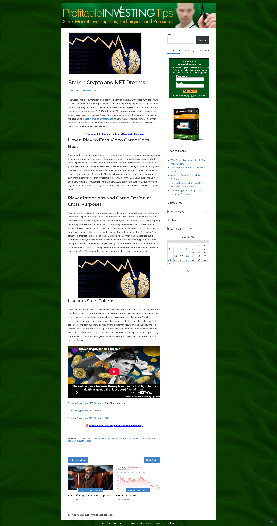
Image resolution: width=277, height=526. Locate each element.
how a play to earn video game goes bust (113, 438)
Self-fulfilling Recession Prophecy (89, 495)
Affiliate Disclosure (147, 523)
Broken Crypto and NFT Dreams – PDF (88, 418)
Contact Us (134, 523)
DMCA (158, 523)
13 (187, 252)
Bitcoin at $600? (126, 495)
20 (187, 256)
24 (169, 259)
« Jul (187, 270)
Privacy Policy (111, 523)
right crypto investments (99, 118)
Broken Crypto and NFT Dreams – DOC (89, 410)
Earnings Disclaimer (169, 523)
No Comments (77, 500)
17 (169, 256)
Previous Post (79, 460)
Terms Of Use (123, 523)
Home (102, 523)
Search (170, 34)
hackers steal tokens (83, 438)
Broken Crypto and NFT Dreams (85, 403)
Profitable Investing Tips (83, 90)
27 (187, 259)
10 (169, 252)
